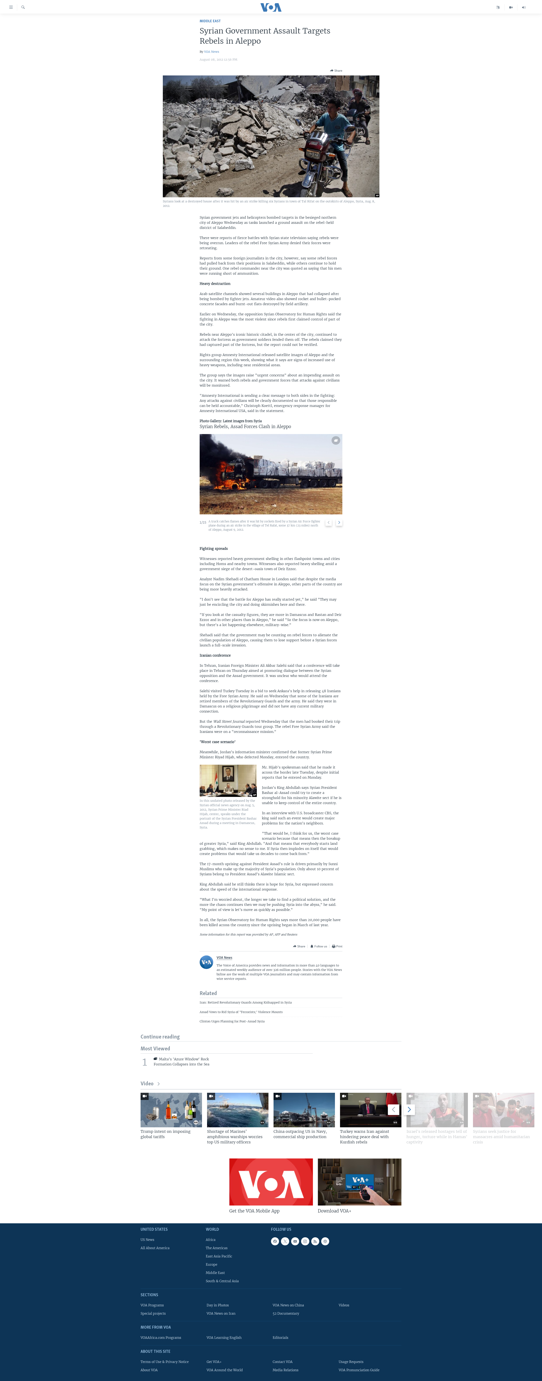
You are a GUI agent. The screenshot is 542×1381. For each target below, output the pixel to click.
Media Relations (286, 1370)
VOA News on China (288, 1305)
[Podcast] (325, 1241)
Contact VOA (283, 1362)
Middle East (210, 21)
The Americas (217, 1248)
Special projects (153, 1313)
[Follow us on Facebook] (275, 1241)
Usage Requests (351, 1362)
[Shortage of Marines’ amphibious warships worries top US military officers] (237, 1110)
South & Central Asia (222, 1281)
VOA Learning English (224, 1338)
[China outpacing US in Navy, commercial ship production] (304, 1110)
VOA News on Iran (221, 1313)
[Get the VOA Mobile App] (271, 1182)
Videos (344, 1305)
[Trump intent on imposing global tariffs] (171, 1110)
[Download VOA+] (359, 1182)
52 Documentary (286, 1313)
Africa (211, 1240)
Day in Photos (218, 1305)
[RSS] (315, 1241)
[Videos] (511, 7)
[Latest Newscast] (523, 7)
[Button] (336, 70)
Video (147, 1084)
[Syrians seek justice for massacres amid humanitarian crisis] (503, 1110)
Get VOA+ (214, 1362)
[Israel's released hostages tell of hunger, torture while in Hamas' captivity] (437, 1110)
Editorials (280, 1338)
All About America (155, 1248)
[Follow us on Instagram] (305, 1241)
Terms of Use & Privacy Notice (165, 1362)
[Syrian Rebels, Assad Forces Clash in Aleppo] (271, 474)
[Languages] (498, 7)
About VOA (149, 1370)
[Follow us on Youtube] (295, 1241)
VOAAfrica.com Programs (161, 1338)
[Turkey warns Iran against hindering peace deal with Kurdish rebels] (370, 1110)
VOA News (211, 52)
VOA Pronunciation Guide (359, 1370)
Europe (211, 1265)
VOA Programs (152, 1305)
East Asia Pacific (219, 1256)
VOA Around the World (225, 1370)
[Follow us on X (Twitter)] (285, 1241)
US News (147, 1240)
